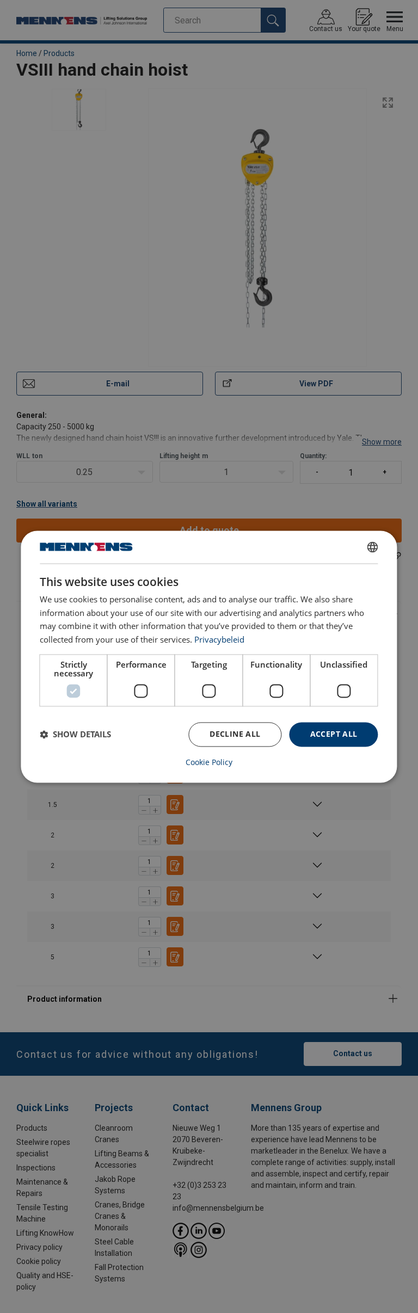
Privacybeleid (219, 639)
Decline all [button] (235, 734)
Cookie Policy (209, 762)
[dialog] (209, 656)
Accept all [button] (334, 734)
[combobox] (372, 546)
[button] (75, 735)
